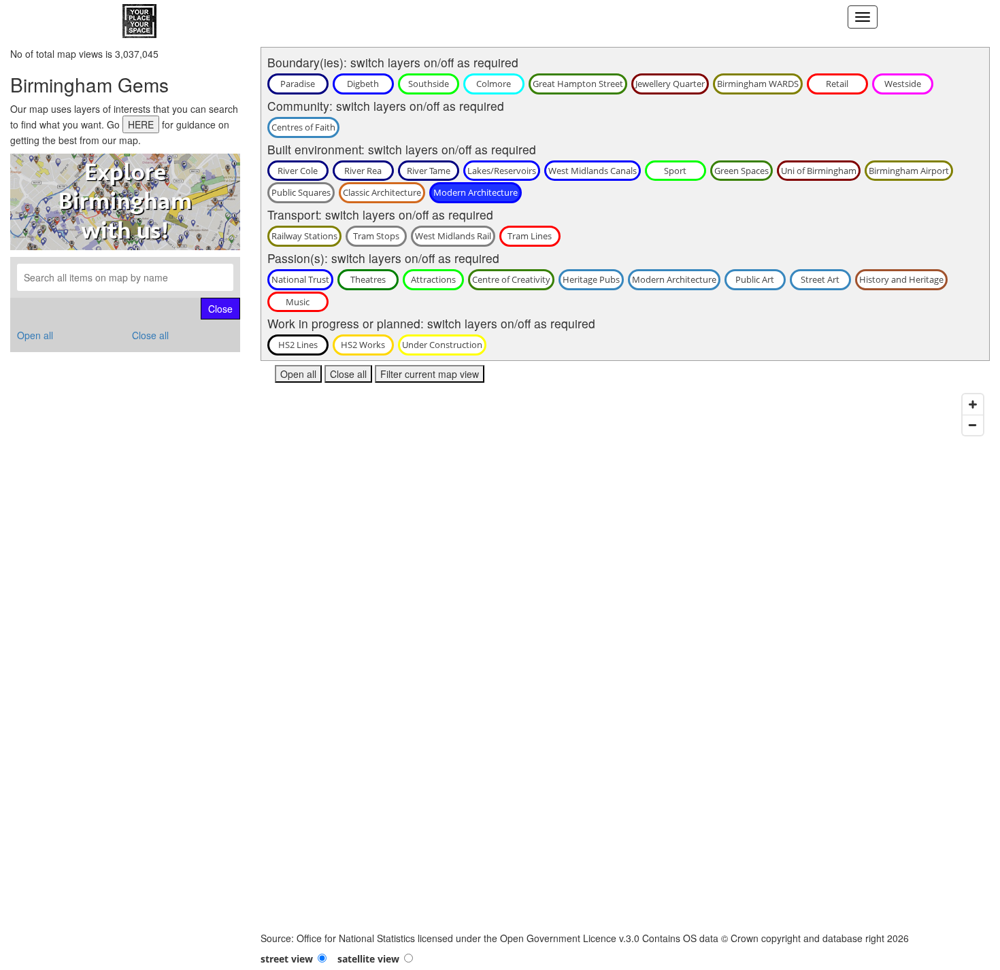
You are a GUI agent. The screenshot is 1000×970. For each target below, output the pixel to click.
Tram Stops (376, 236)
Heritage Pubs (591, 279)
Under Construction (442, 345)
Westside (902, 83)
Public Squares (301, 192)
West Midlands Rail (453, 236)
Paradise (297, 83)
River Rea (363, 170)
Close (220, 308)
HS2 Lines (298, 345)
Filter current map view (429, 374)
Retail (837, 83)
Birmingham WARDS (758, 83)
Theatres (368, 279)
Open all (35, 335)
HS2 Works (363, 345)
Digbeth (363, 83)
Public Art (754, 279)
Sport (675, 170)
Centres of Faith (303, 127)
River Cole (298, 170)
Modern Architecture (475, 192)
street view (287, 958)
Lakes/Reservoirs (501, 170)
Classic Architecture (382, 192)
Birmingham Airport (909, 170)
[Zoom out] (973, 425)
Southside (428, 83)
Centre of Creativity (511, 279)
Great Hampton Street (578, 83)
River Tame (428, 170)
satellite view (368, 958)
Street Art (820, 279)
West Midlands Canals (592, 170)
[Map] (625, 659)
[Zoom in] (973, 404)
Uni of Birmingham (818, 170)
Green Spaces (741, 170)
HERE (141, 124)
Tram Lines (529, 236)
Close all (150, 335)
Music (298, 302)
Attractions (433, 279)
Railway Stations (304, 236)
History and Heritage (901, 279)
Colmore (493, 83)
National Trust (300, 279)
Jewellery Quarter (670, 83)
